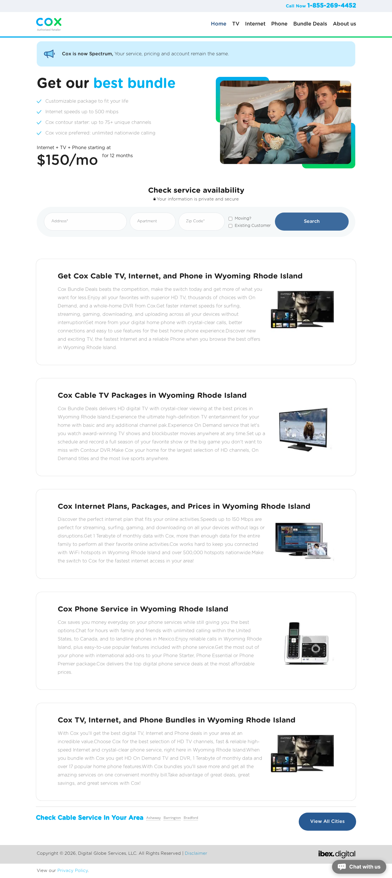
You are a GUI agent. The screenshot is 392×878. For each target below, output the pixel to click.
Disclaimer (196, 853)
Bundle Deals (310, 24)
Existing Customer (253, 226)
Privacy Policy (72, 871)
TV (235, 24)
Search (312, 221)
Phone (279, 24)
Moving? (243, 219)
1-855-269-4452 (331, 6)
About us (344, 24)
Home (218, 24)
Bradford (191, 817)
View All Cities (327, 821)
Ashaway (153, 817)
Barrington (172, 817)
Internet (255, 24)
